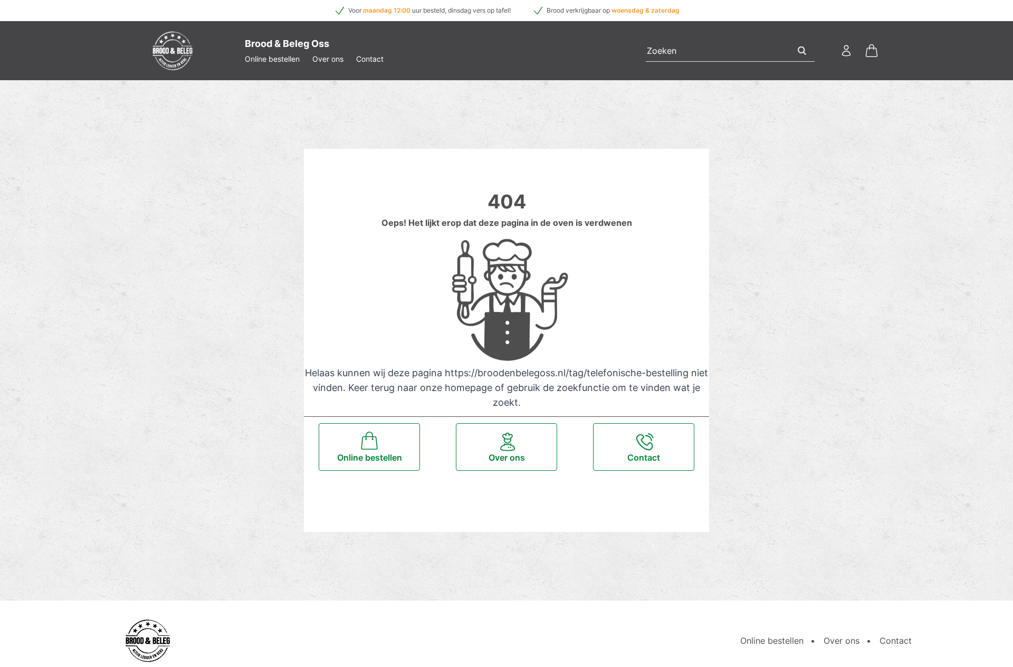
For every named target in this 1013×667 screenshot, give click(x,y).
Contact (370, 58)
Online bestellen (272, 58)
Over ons (327, 58)
